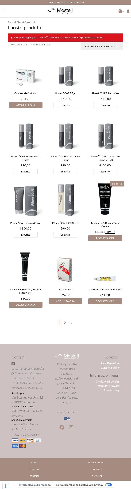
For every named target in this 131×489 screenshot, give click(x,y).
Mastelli (12, 22)
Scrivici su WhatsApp (28, 373)
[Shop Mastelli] (60, 11)
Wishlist (97, 476)
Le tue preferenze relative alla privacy (79, 484)
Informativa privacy (108, 385)
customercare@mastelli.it (28, 368)
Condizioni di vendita (107, 381)
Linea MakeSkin (110, 367)
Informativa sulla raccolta (35, 484)
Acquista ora (25, 104)
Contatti (34, 476)
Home (34, 462)
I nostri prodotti (96, 462)
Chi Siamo (97, 469)
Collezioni (34, 469)
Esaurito (65, 104)
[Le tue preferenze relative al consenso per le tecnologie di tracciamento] (6, 486)
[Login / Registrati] (128, 11)
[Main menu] (4, 11)
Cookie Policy (111, 390)
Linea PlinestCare (109, 363)
